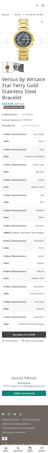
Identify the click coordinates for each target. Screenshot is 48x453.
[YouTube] (15, 414)
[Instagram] (9, 414)
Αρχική (5, 14)
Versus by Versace (30, 125)
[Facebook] (3, 414)
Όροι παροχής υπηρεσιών (14, 432)
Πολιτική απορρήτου (31, 419)
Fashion (17, 14)
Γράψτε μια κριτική (24, 393)
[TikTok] (21, 414)
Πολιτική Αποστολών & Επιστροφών (18, 428)
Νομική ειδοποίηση (10, 419)
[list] (24, 39)
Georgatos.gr (15, 444)
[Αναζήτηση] (37, 5)
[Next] (42, 39)
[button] (43, 5)
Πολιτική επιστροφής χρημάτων (16, 423)
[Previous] (6, 39)
